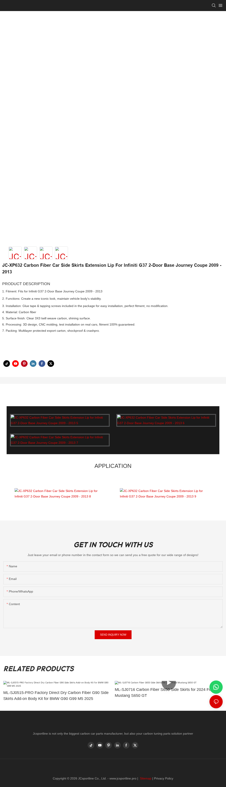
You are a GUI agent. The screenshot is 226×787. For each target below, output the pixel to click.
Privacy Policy (163, 778)
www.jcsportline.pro (122, 778)
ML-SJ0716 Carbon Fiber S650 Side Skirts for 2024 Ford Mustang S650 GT (165, 692)
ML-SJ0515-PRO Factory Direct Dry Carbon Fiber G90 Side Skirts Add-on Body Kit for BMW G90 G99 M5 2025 (56, 695)
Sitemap (145, 778)
